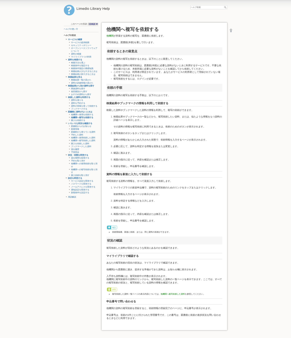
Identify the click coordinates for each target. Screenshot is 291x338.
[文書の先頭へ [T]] (231, 30)
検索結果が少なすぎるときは (84, 71)
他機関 (110, 35)
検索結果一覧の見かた (81, 80)
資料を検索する (75, 59)
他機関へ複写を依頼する (82, 117)
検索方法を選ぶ (78, 63)
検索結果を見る (75, 77)
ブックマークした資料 (81, 146)
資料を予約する (78, 103)
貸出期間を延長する (80, 158)
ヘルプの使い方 (71, 29)
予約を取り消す (78, 161)
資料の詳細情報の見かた (82, 83)
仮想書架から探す (79, 91)
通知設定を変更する (80, 190)
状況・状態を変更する (78, 155)
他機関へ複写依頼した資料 (83, 140)
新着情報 (75, 129)
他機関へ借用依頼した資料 (83, 137)
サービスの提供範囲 (80, 42)
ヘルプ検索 (225, 7)
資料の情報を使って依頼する (84, 106)
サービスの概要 (75, 39)
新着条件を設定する (80, 192)
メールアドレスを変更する (83, 187)
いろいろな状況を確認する (80, 123)
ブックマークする (79, 109)
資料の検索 (76, 54)
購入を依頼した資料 (80, 143)
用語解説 (72, 197)
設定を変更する (75, 178)
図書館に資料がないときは (80, 112)
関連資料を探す (78, 88)
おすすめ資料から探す (81, 94)
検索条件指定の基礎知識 (82, 68)
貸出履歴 (75, 149)
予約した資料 (77, 135)
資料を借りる (77, 100)
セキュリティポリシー (81, 45)
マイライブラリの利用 (81, 57)
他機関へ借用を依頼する (82, 114)
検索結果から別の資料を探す (81, 86)
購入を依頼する (78, 120)
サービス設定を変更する (82, 181)
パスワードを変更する (81, 184)
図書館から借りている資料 (83, 132)
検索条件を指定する (80, 65)
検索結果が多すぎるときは (83, 74)
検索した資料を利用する (79, 97)
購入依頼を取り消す (80, 175)
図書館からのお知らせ (81, 126)
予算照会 (75, 152)
